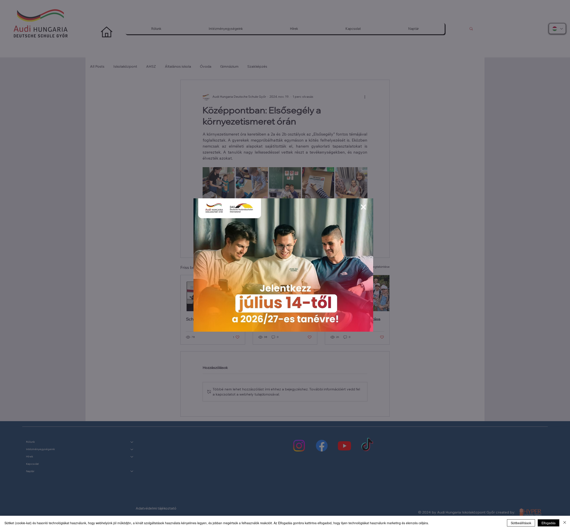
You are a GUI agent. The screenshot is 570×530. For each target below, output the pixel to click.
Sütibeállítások (521, 523)
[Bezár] (564, 522)
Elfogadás (549, 523)
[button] (363, 207)
